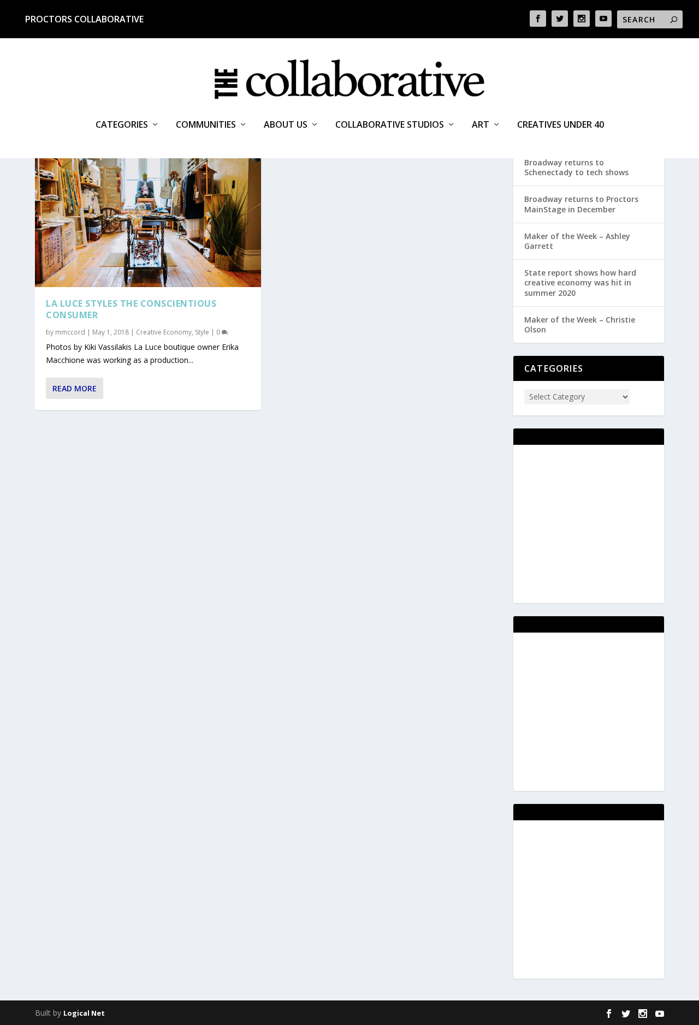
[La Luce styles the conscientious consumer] (148, 217)
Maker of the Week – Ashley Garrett (577, 241)
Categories (122, 125)
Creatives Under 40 (560, 125)
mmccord (70, 332)
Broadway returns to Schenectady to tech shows (576, 167)
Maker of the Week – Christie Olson (579, 324)
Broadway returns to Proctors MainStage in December (581, 204)
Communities (206, 125)
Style (202, 332)
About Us (285, 125)
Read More (74, 388)
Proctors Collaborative (84, 19)
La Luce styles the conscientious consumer (131, 309)
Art (480, 125)
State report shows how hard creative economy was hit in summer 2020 (580, 282)
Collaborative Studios (389, 125)
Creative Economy (164, 332)
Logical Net (84, 1013)
